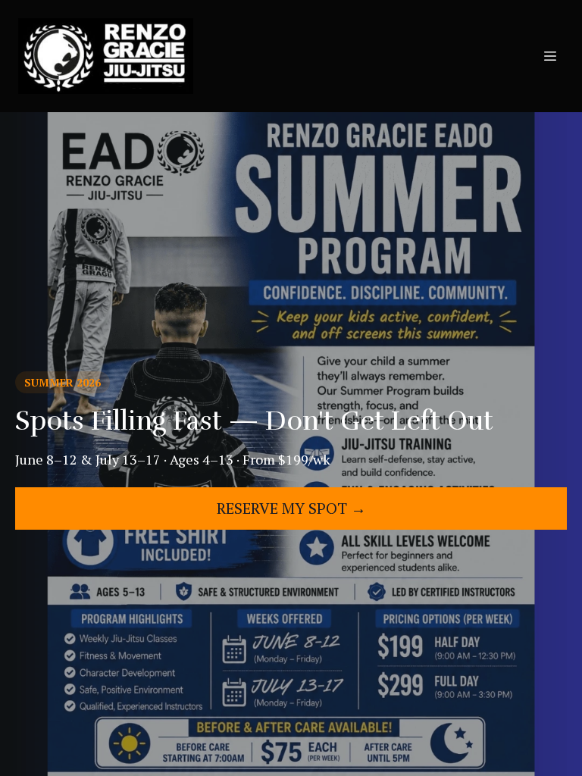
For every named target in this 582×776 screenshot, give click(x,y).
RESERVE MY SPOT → (291, 508)
